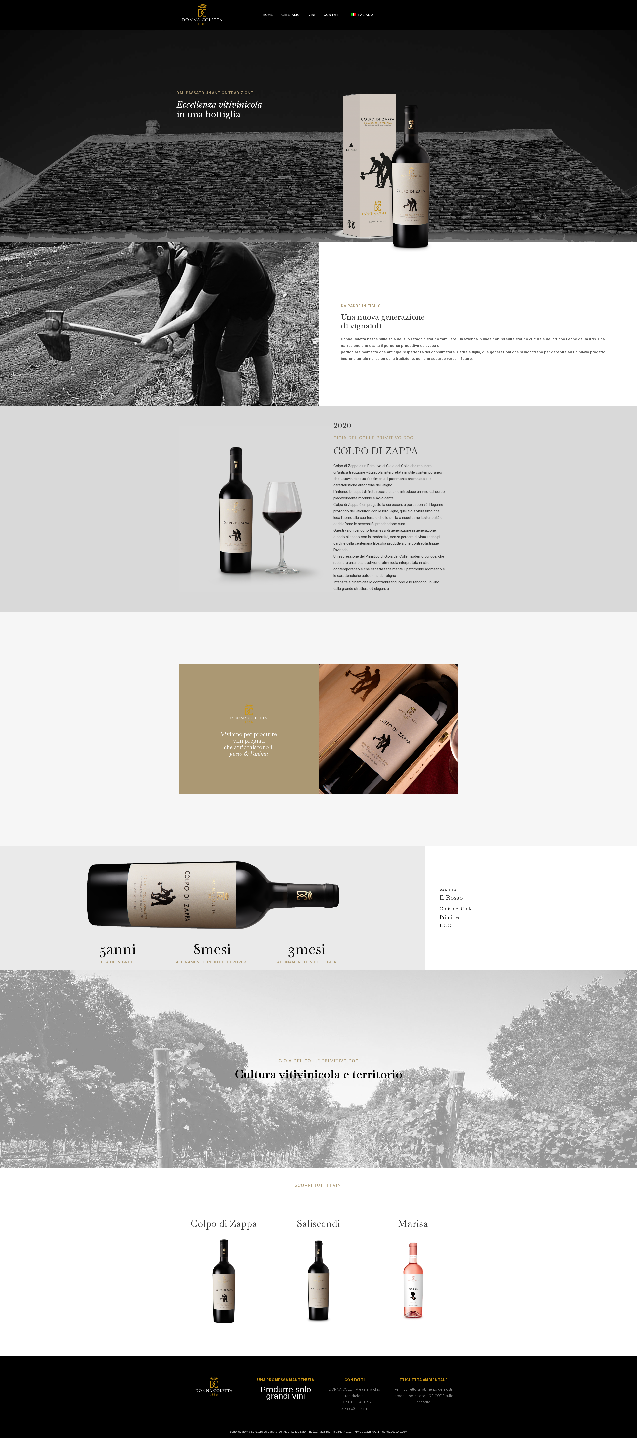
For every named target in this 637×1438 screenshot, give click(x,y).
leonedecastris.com (394, 1431)
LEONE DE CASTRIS (355, 1402)
